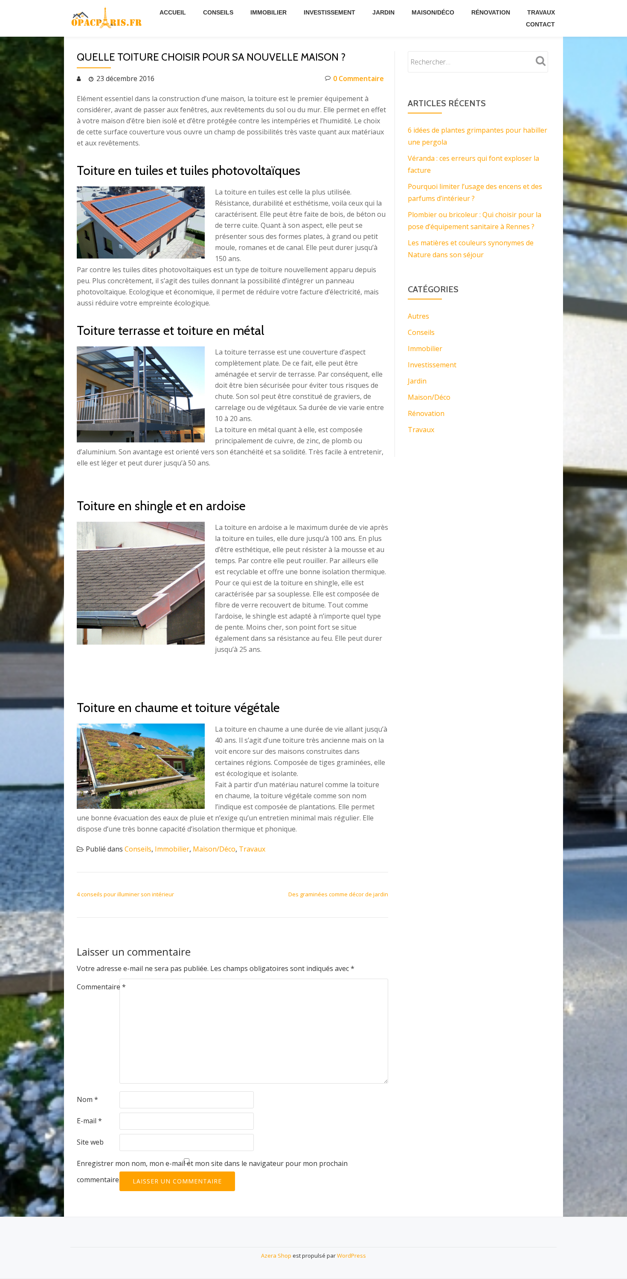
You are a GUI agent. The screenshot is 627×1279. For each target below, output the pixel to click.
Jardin (383, 12)
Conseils (218, 12)
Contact (540, 24)
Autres (418, 316)
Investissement (329, 12)
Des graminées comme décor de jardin (338, 894)
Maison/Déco (433, 12)
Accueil (173, 12)
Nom (87, 1099)
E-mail (89, 1120)
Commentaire (101, 986)
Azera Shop (276, 1255)
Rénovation (490, 12)
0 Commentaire (358, 78)
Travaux (541, 12)
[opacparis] (107, 18)
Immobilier (268, 12)
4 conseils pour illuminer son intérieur (125, 894)
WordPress (351, 1255)
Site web (90, 1142)
